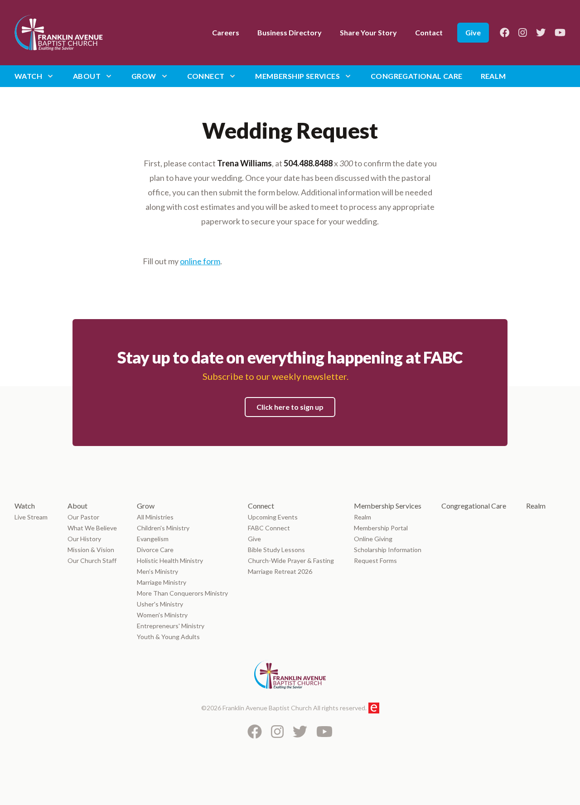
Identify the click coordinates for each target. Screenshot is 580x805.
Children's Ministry (163, 528)
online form (200, 261)
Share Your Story (368, 32)
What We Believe (92, 528)
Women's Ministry (162, 615)
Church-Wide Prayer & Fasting (291, 560)
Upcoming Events (273, 517)
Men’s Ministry (157, 571)
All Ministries (155, 517)
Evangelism (153, 539)
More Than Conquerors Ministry (182, 593)
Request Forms (375, 560)
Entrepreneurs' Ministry (170, 626)
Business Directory (289, 32)
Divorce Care (155, 549)
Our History (84, 539)
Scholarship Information (387, 549)
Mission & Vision (91, 549)
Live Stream (31, 517)
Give (473, 32)
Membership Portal (381, 528)
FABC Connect (269, 528)
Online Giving (373, 539)
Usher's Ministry (160, 604)
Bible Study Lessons (276, 549)
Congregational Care (417, 76)
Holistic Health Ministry (170, 560)
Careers (225, 32)
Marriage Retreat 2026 (280, 571)
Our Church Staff (92, 560)
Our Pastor (83, 517)
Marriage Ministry (161, 582)
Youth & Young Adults (168, 636)
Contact (429, 32)
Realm (493, 76)
